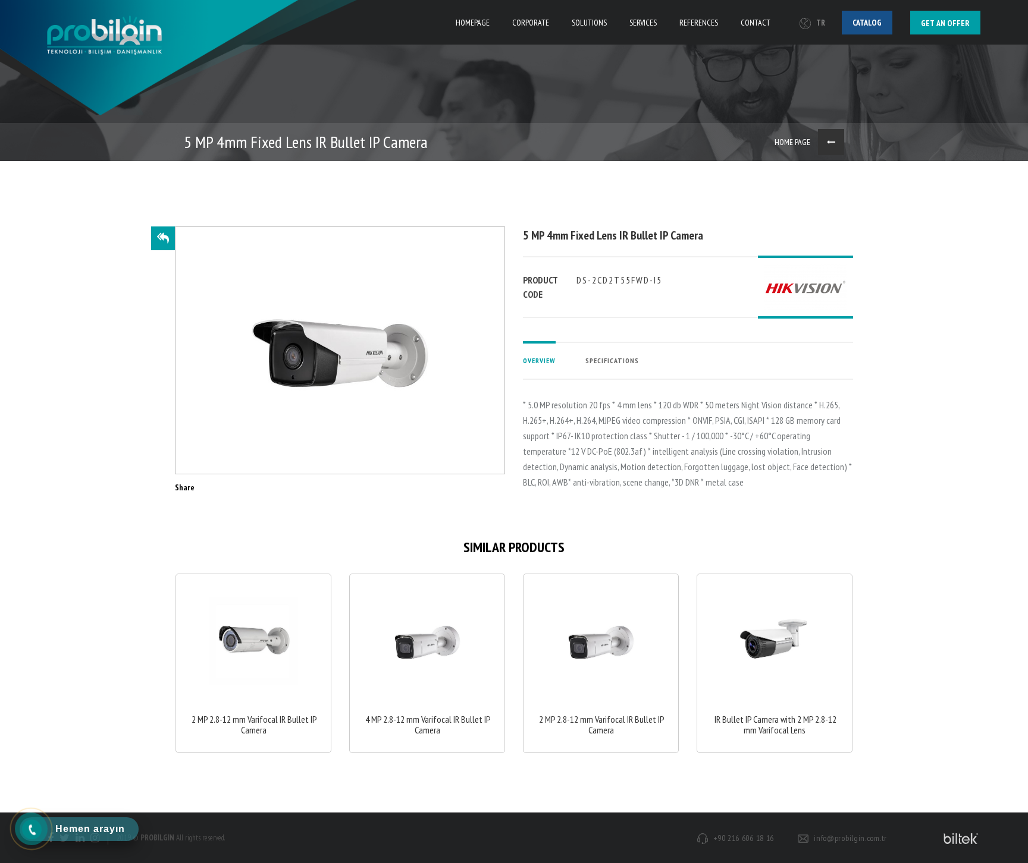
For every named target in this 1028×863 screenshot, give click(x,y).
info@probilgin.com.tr (850, 838)
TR (820, 23)
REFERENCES (698, 22)
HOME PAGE (792, 142)
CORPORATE (530, 22)
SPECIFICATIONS (612, 360)
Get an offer (945, 23)
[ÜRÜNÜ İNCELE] (253, 663)
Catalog (867, 22)
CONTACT (755, 22)
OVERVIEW (539, 360)
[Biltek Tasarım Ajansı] (959, 838)
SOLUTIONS (589, 22)
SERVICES (643, 22)
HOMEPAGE (473, 22)
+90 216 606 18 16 (743, 838)
